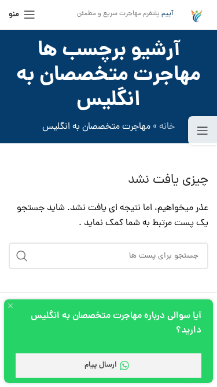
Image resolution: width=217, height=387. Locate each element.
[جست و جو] (22, 256)
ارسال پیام (100, 365)
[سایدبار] (202, 130)
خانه (167, 127)
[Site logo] (196, 15)
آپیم (167, 14)
